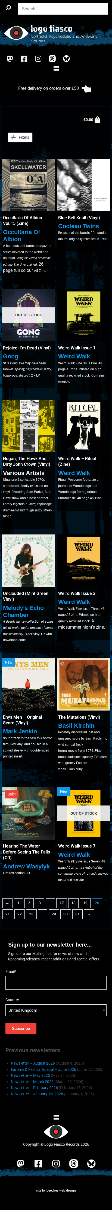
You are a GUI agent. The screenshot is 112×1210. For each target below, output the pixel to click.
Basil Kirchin (76, 725)
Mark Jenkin (20, 731)
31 (77, 914)
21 (7, 914)
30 (65, 914)
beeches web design (61, 1190)
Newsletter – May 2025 (30, 1075)
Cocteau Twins (78, 226)
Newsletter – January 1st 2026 (37, 1094)
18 (73, 903)
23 (31, 914)
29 (54, 914)
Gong (10, 356)
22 (19, 914)
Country (12, 1000)
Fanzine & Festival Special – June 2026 (43, 1069)
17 (62, 903)
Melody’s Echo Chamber (23, 611)
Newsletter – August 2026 (33, 1063)
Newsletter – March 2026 (32, 1082)
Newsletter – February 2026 (34, 1087)
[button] (56, 69)
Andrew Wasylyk (26, 866)
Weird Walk (74, 356)
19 (85, 903)
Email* (10, 971)
